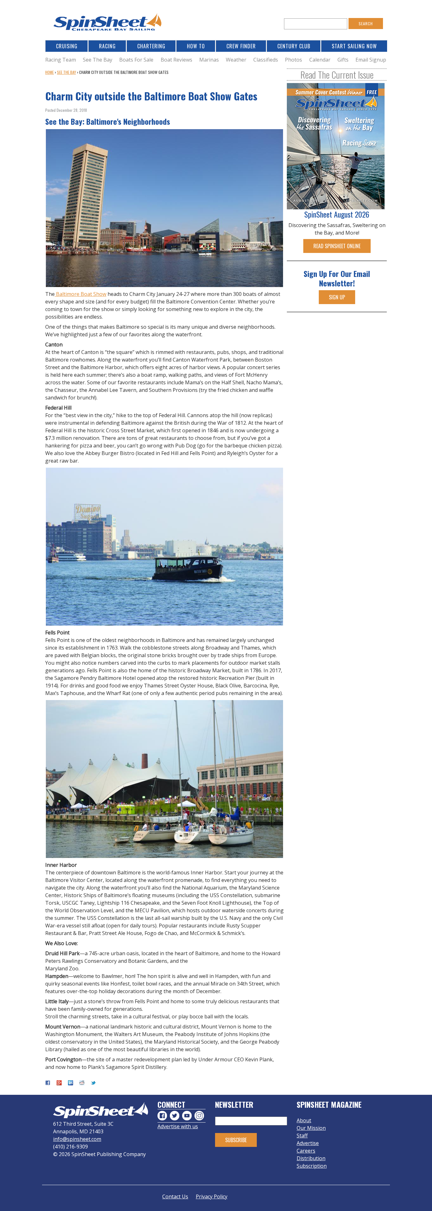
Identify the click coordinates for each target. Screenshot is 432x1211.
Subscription (312, 1165)
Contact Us (175, 1196)
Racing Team (60, 59)
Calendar (319, 59)
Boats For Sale (136, 59)
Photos (293, 59)
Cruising (66, 46)
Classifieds (265, 59)
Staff (302, 1135)
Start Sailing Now (354, 46)
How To (196, 46)
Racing (107, 46)
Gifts (343, 59)
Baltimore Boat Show (80, 294)
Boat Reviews (176, 59)
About (304, 1120)
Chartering (151, 46)
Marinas (209, 59)
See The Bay (97, 59)
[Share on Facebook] (47, 1083)
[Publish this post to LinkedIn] (70, 1083)
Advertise (308, 1143)
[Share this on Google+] (59, 1083)
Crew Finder (241, 46)
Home (49, 72)
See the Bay (66, 72)
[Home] (108, 24)
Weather (236, 59)
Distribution (311, 1158)
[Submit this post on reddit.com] (81, 1083)
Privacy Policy (211, 1196)
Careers (306, 1150)
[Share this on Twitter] (93, 1083)
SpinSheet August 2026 (336, 214)
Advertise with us (177, 1126)
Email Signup (370, 59)
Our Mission (311, 1127)
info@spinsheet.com (77, 1139)
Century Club (293, 46)
